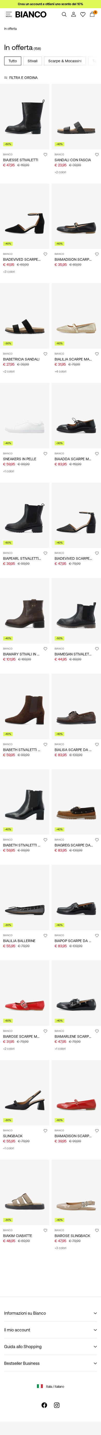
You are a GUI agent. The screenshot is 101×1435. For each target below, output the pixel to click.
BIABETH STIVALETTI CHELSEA (28, 750)
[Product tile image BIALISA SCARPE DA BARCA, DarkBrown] (76, 706)
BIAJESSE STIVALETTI (20, 160)
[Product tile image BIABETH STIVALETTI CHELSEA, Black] (24, 802)
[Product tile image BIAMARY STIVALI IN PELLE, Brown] (24, 611)
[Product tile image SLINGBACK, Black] (24, 1093)
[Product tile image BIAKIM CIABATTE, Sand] (24, 1192)
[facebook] (44, 1405)
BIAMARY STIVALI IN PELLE (25, 654)
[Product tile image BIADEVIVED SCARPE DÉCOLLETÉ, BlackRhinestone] (76, 515)
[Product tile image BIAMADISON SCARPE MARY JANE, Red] (76, 1093)
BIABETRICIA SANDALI (21, 359)
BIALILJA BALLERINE (19, 941)
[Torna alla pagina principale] (31, 14)
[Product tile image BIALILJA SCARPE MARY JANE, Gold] (76, 316)
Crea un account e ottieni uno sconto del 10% (50, 4)
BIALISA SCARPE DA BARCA (78, 750)
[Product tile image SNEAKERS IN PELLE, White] (24, 415)
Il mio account (17, 1330)
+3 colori (9, 272)
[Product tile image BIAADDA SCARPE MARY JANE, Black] (76, 415)
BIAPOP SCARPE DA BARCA (78, 941)
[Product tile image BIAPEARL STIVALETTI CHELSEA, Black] (24, 515)
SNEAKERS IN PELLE (19, 459)
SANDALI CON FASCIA (73, 160)
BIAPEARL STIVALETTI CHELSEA (29, 558)
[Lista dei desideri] (83, 14)
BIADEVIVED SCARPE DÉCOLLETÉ (31, 259)
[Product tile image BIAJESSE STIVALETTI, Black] (24, 116)
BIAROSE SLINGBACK (72, 1236)
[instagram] (57, 1405)
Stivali (33, 61)
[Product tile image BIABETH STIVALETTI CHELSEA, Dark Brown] (24, 706)
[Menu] (8, 14)
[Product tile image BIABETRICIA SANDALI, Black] (24, 316)
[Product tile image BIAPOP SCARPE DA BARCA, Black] (76, 897)
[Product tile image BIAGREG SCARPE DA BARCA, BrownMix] (76, 802)
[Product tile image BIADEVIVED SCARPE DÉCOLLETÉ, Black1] (24, 216)
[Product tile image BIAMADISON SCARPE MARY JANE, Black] (76, 216)
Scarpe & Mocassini (65, 61)
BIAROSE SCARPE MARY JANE (28, 1036)
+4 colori (60, 371)
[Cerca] (64, 14)
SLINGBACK (13, 1136)
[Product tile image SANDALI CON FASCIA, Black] (76, 116)
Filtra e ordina (23, 78)
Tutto (13, 61)
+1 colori (8, 471)
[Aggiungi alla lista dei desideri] (45, 154)
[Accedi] (73, 14)
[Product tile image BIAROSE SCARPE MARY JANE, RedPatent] (24, 993)
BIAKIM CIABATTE (17, 1236)
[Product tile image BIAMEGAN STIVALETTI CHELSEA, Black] (76, 611)
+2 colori (60, 172)
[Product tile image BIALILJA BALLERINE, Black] (24, 897)
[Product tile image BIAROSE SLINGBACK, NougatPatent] (76, 1192)
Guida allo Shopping (23, 1346)
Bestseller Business (22, 1363)
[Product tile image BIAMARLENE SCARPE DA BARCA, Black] (76, 993)
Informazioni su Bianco (25, 1313)
